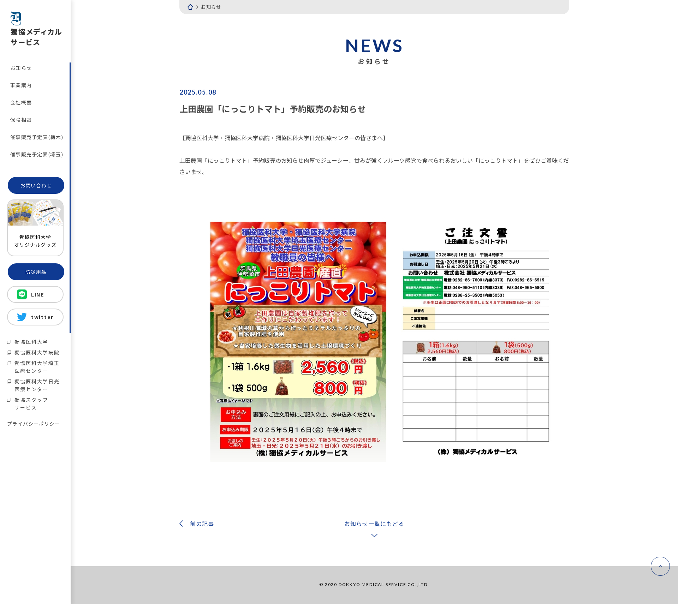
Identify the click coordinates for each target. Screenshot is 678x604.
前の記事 (202, 523)
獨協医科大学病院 (37, 352)
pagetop (660, 566)
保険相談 (21, 119)
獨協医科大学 (31, 341)
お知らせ (21, 67)
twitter (42, 317)
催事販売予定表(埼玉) (36, 154)
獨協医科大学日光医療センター (37, 385)
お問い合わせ (36, 185)
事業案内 (21, 85)
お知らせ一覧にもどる (374, 523)
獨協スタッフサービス (31, 403)
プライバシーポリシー (33, 423)
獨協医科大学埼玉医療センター (37, 366)
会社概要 (21, 102)
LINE (37, 294)
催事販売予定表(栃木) (36, 136)
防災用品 (36, 271)
